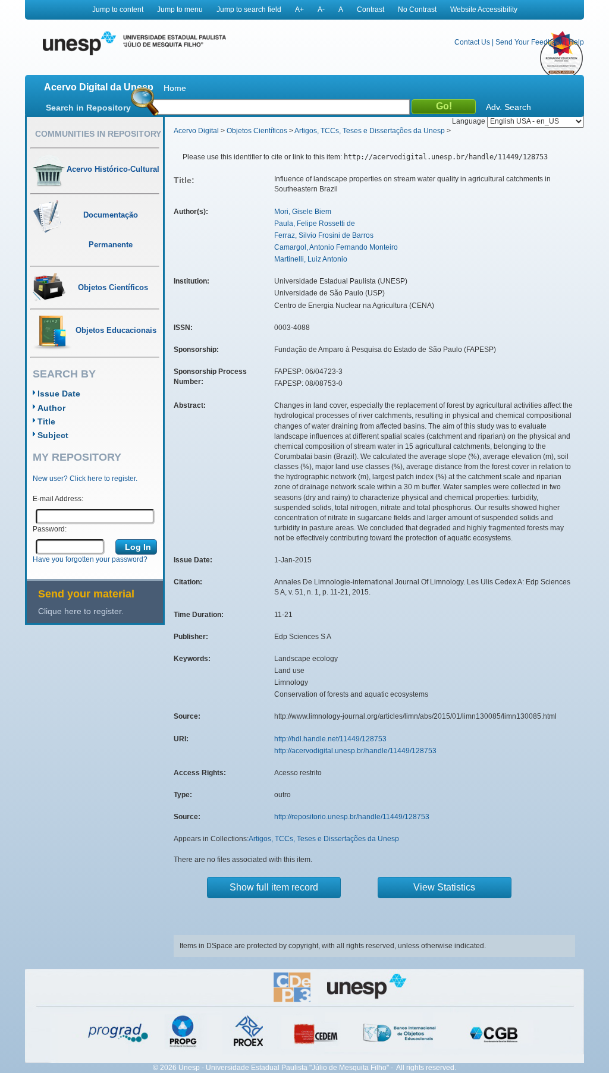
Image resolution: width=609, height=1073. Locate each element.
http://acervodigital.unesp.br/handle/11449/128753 (355, 751)
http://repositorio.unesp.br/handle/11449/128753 (351, 817)
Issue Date (58, 393)
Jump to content (117, 9)
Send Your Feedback (529, 42)
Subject (52, 435)
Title (46, 421)
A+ (299, 9)
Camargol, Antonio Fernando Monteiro (336, 247)
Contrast (370, 9)
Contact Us (472, 42)
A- (321, 9)
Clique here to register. (81, 611)
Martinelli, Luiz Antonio (310, 259)
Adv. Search (508, 107)
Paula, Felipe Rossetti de (314, 223)
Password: (50, 529)
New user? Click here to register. (85, 478)
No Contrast (417, 9)
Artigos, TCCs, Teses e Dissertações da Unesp (369, 131)
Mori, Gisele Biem (302, 211)
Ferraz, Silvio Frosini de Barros (323, 235)
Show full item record (274, 887)
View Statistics (444, 887)
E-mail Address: (58, 499)
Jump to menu (180, 9)
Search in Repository (88, 107)
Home (175, 88)
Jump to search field (248, 9)
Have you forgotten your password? (90, 559)
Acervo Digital (196, 131)
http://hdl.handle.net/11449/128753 (330, 739)
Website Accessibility (483, 9)
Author (51, 408)
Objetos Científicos (257, 131)
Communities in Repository (98, 134)
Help (576, 42)
